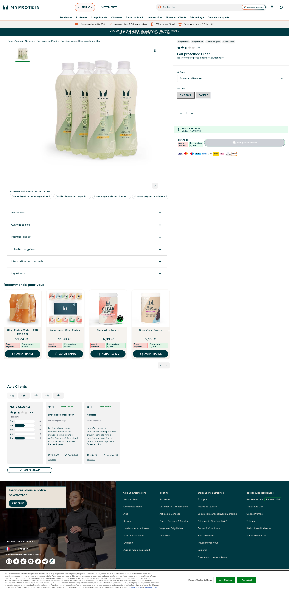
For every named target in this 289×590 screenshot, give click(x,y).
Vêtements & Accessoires (174, 506)
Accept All (247, 580)
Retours (127, 521)
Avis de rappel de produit (136, 550)
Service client (130, 499)
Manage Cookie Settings (200, 580)
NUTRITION (85, 7)
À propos (202, 499)
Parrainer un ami (263, 499)
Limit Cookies (225, 580)
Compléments (99, 17)
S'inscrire (17, 503)
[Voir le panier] (281, 7)
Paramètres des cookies (21, 541)
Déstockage (197, 17)
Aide (125, 514)
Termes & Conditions (208, 528)
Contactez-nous (132, 506)
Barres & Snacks (135, 17)
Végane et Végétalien (171, 528)
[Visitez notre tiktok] (23, 561)
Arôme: (181, 72)
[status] (186, 113)
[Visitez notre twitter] (38, 561)
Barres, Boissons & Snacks (174, 521)
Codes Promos (254, 514)
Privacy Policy (135, 587)
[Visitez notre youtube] (31, 561)
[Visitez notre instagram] (9, 561)
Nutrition (30, 41)
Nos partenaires (206, 535)
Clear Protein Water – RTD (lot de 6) (22, 332)
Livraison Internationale (136, 528)
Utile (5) (94, 455)
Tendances (66, 17)
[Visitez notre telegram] (45, 561)
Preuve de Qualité (207, 506)
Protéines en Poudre (48, 41)
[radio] (186, 95)
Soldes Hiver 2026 (256, 535)
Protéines (81, 17)
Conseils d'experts (218, 17)
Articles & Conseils (170, 514)
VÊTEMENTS (109, 7)
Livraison (128, 542)
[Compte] (272, 7)
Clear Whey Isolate (108, 330)
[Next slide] (169, 330)
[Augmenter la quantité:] (192, 113)
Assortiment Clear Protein (65, 330)
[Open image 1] (22, 54)
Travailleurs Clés (255, 506)
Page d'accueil (15, 41)
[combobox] (211, 7)
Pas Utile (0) (73, 455)
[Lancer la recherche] (160, 7)
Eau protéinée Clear (90, 41)
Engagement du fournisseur (212, 557)
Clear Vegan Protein (150, 330)
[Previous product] (161, 365)
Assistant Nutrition (255, 7)
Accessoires (155, 17)
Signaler (52, 459)
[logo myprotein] (21, 7)
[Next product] (167, 365)
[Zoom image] (155, 50)
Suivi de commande (133, 535)
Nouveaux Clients (176, 17)
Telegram (251, 521)
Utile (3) (55, 455)
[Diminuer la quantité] (181, 113)
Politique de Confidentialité (212, 521)
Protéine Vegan (69, 41)
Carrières (202, 550)
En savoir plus (55, 444)
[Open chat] (52, 561)
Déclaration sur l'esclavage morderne (217, 514)
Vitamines (116, 17)
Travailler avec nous (207, 542)
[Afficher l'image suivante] (155, 186)
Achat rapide (25, 354)
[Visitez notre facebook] (16, 561)
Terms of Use (151, 587)
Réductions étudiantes (258, 528)
